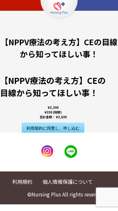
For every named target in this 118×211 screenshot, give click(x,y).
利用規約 (22, 181)
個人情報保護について (67, 181)
